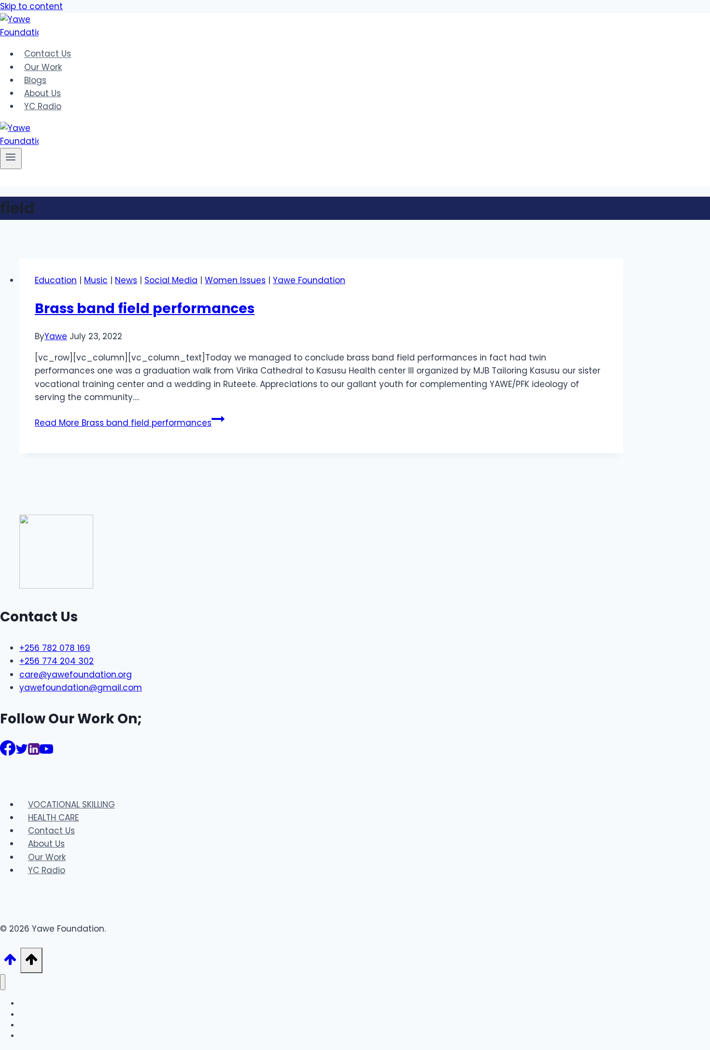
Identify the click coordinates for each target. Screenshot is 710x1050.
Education (56, 280)
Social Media (171, 280)
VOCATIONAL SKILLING (71, 804)
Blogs (35, 80)
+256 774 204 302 (56, 661)
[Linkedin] (34, 752)
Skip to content (31, 6)
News (126, 280)
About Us (42, 93)
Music (96, 280)
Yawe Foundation (309, 280)
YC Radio (42, 106)
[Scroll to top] (10, 962)
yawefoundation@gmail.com (80, 687)
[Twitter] (21, 752)
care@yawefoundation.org (75, 674)
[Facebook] (7, 752)
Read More (123, 423)
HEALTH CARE (53, 817)
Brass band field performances (145, 308)
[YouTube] (46, 752)
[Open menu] (11, 158)
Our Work (43, 67)
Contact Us (47, 54)
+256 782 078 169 (54, 648)
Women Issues (235, 280)
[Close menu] (2, 982)
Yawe (55, 336)
